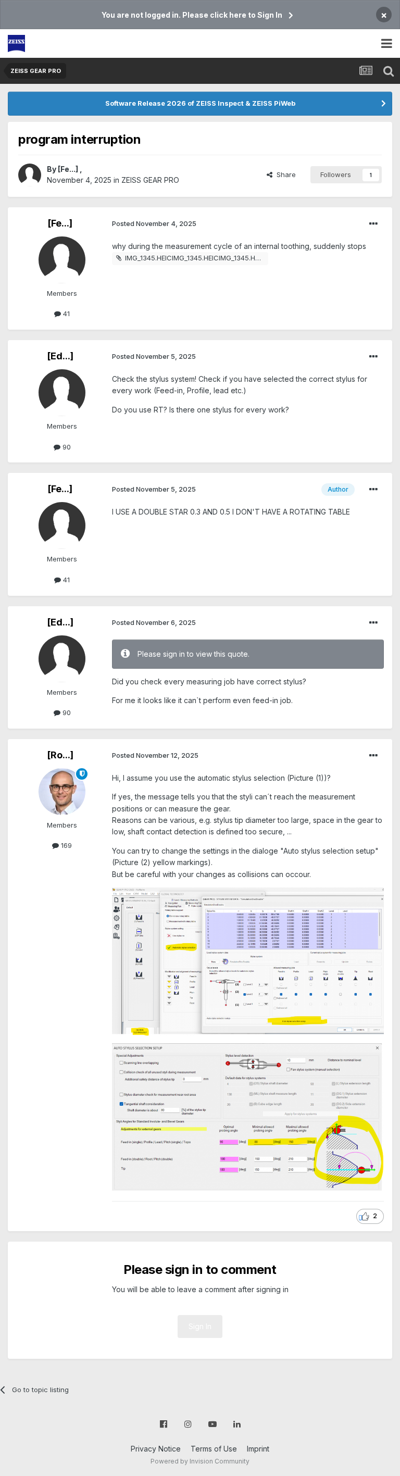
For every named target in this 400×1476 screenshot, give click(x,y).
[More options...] (373, 224)
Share (284, 174)
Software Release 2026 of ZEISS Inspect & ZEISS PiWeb (200, 103)
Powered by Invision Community (200, 1461)
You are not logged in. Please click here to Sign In (192, 14)
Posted (154, 223)
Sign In (200, 1326)
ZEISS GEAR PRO (150, 180)
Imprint (258, 1448)
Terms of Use (214, 1448)
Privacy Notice (156, 1448)
